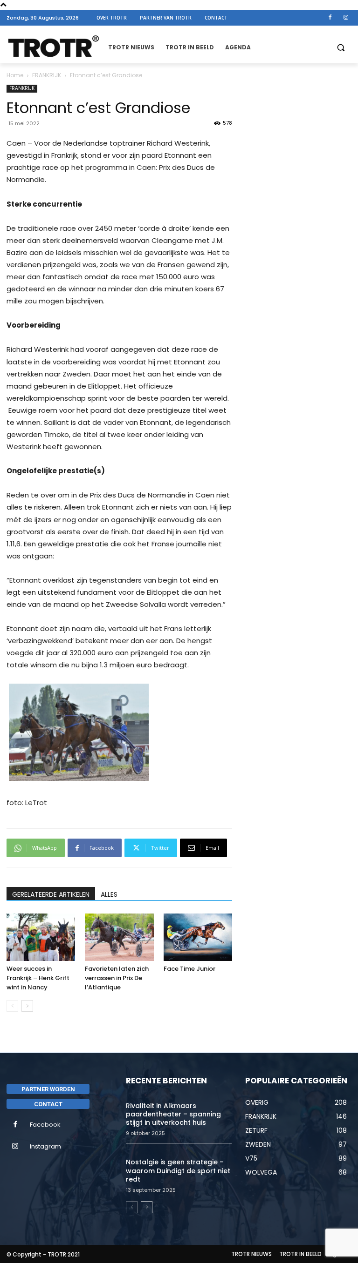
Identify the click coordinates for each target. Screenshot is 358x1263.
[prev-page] (12, 1006)
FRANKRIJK (46, 75)
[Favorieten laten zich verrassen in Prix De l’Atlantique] (119, 937)
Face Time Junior (189, 968)
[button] (340, 48)
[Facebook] (330, 17)
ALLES (109, 894)
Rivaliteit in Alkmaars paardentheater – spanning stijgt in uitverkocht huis (173, 1114)
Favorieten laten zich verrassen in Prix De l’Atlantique (117, 978)
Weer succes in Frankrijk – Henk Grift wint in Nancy (38, 978)
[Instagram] (345, 17)
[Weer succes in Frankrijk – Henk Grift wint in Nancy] (41, 937)
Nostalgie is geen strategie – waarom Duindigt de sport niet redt (178, 1170)
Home (15, 75)
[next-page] (27, 1006)
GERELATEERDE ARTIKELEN (51, 894)
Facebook (45, 1124)
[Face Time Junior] (198, 937)
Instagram (45, 1146)
